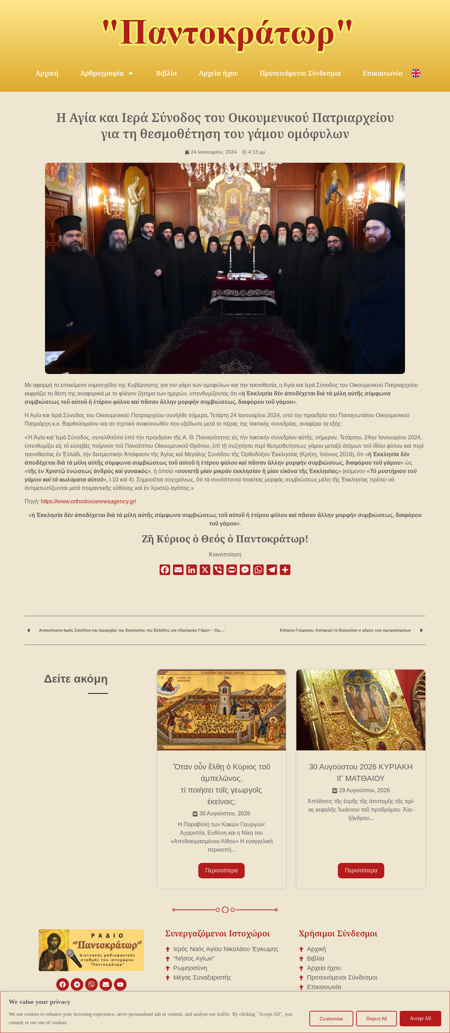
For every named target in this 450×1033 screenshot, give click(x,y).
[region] (225, 1012)
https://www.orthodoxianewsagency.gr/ (88, 501)
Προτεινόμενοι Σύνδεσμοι (300, 73)
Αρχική (47, 73)
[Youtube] (120, 984)
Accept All (420, 1018)
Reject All (376, 1018)
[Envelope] (105, 984)
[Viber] (91, 984)
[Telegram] (77, 984)
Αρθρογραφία (102, 73)
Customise (331, 1018)
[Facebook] (62, 984)
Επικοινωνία (383, 73)
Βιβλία (166, 73)
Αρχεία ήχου (218, 73)
